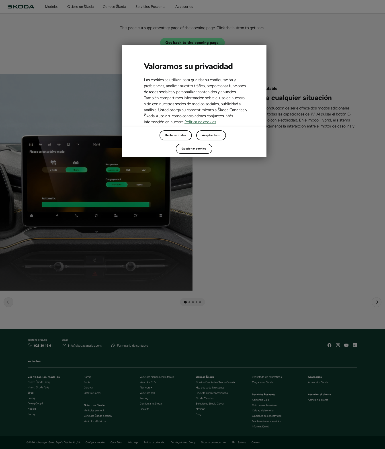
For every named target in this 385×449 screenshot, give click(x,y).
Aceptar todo (211, 135)
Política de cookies (200, 121)
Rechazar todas (175, 135)
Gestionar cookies (194, 148)
